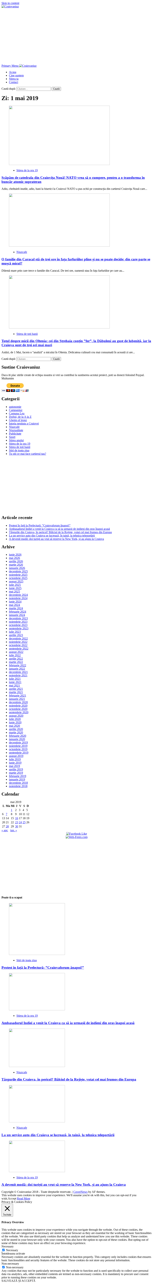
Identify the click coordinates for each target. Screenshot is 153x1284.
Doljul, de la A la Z (20, 416)
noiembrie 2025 (18, 574)
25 (24, 822)
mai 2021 (14, 685)
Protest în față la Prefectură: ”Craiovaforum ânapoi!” (40, 525)
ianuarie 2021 (17, 698)
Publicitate (15, 433)
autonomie (15, 406)
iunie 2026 (15, 554)
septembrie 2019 (18, 752)
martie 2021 (16, 692)
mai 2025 (14, 591)
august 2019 (16, 755)
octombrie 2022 (18, 645)
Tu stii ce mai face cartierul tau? (27, 453)
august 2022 (16, 651)
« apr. (4, 830)
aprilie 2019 (16, 769)
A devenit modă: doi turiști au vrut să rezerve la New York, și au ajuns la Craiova (56, 538)
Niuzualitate (16, 430)
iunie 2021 (15, 682)
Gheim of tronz (18, 420)
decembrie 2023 (18, 618)
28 (7, 826)
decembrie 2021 (18, 672)
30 (16, 826)
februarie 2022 (17, 665)
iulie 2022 (15, 655)
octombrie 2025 (18, 578)
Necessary (12, 1250)
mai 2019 (14, 766)
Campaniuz (15, 410)
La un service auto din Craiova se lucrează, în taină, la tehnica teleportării (52, 535)
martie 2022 (16, 662)
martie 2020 (16, 732)
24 (20, 822)
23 (16, 822)
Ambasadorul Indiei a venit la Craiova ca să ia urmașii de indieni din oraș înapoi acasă (59, 528)
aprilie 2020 (16, 729)
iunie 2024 (15, 601)
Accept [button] (12, 1198)
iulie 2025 (15, 584)
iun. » (13, 830)
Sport (12, 437)
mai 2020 (14, 725)
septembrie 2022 (18, 648)
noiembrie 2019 (18, 745)
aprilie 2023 (16, 635)
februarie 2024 (17, 611)
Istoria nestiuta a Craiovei (24, 423)
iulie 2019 (15, 759)
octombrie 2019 (18, 749)
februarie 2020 (17, 735)
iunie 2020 (15, 722)
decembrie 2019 (18, 742)
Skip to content (10, 3)
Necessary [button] (7, 1246)
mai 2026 (14, 558)
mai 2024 (14, 604)
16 (16, 818)
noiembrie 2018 (18, 786)
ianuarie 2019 (17, 779)
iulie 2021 (15, 678)
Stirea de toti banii (27, 333)
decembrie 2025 (18, 571)
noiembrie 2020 (18, 705)
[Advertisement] (76, 36)
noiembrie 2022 (18, 641)
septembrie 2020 (18, 712)
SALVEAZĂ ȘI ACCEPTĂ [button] (18, 1280)
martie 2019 (16, 772)
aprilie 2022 (16, 658)
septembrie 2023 (18, 628)
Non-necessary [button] (10, 1263)
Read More (23, 1198)
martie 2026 (16, 564)
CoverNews (80, 1191)
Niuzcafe (21, 252)
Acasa (12, 72)
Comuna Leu (16, 413)
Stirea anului (16, 440)
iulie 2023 (15, 631)
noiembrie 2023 (18, 621)
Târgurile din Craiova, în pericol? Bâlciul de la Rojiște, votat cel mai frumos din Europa (60, 532)
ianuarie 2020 (17, 739)
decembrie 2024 (18, 594)
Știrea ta (13, 78)
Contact (13, 82)
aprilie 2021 (16, 688)
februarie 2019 (17, 776)
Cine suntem (16, 75)
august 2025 (16, 581)
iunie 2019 (15, 762)
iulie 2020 (15, 719)
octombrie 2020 (18, 709)
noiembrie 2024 (18, 598)
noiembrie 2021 (18, 675)
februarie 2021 (17, 695)
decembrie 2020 (18, 702)
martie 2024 (16, 608)
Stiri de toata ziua (19, 450)
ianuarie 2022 (17, 668)
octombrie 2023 (18, 625)
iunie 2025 (15, 588)
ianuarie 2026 (17, 568)
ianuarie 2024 (17, 615)
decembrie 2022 (18, 638)
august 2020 (16, 715)
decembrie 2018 (18, 782)
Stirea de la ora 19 (27, 170)
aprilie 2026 (16, 561)
